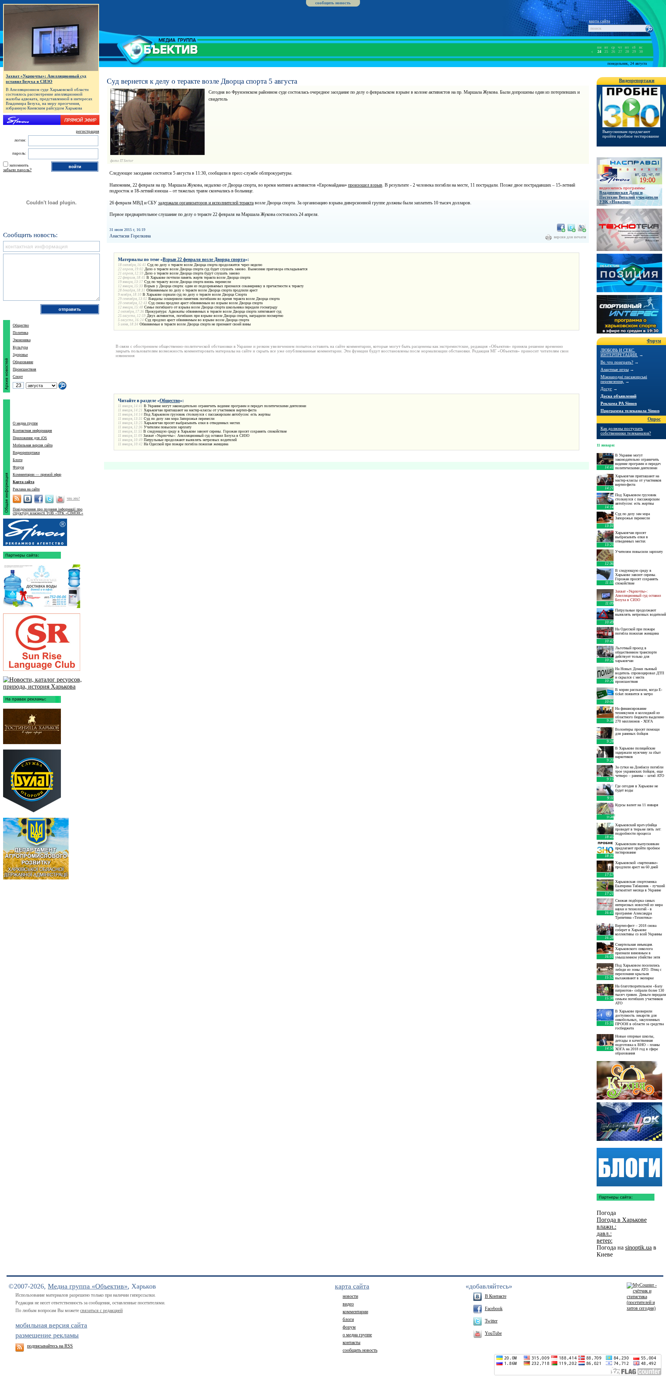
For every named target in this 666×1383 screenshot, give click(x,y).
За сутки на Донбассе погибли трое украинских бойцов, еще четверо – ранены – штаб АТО (639, 771)
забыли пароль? (17, 169)
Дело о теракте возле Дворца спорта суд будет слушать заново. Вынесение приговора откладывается (226, 269)
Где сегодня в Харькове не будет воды (636, 788)
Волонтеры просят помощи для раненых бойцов (637, 731)
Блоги (17, 460)
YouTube (493, 1333)
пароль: (19, 153)
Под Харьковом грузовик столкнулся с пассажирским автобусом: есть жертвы (207, 414)
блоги (348, 1319)
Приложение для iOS (30, 438)
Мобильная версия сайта (32, 445)
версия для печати (570, 237)
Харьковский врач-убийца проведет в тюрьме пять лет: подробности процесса (638, 829)
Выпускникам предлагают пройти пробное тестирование (630, 133)
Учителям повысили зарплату (168, 427)
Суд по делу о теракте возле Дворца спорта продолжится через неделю (204, 265)
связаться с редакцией (101, 1310)
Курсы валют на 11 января (636, 805)
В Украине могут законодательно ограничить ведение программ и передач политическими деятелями (225, 406)
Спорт (18, 376)
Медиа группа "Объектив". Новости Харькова (148, 48)
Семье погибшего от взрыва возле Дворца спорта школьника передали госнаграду (211, 307)
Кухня (629, 1080)
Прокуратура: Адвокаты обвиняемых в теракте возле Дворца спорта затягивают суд (213, 311)
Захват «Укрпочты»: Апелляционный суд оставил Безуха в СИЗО (196, 435)
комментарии (355, 1311)
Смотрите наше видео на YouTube (60, 499)
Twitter (491, 1321)
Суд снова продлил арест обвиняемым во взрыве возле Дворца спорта (205, 303)
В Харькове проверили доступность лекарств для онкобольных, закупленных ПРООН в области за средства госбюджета (639, 1019)
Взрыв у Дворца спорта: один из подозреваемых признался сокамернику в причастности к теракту (224, 286)
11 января (605, 445)
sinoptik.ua (638, 1247)
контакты (351, 1342)
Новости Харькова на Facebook (38, 499)
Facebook (494, 1308)
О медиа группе (25, 423)
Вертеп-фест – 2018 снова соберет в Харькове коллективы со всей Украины (638, 929)
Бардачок (629, 1121)
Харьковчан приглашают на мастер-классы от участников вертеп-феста (200, 410)
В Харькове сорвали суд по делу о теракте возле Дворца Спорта (195, 294)
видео (348, 1304)
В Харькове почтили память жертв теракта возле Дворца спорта (198, 277)
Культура (20, 347)
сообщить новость (333, 2)
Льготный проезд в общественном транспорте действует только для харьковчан (636, 654)
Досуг (606, 388)
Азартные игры (614, 369)
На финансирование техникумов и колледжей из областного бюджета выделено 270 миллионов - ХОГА (639, 714)
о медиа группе (357, 1335)
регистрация (87, 131)
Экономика (21, 340)
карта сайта (599, 21)
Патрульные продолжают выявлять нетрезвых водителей (190, 440)
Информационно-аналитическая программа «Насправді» (629, 170)
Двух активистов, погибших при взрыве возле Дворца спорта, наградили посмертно (215, 315)
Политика (20, 332)
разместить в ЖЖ (582, 228)
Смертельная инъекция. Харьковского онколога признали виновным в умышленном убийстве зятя (637, 950)
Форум (18, 467)
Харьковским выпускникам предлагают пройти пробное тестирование (637, 848)
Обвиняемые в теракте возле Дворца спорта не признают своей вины (195, 324)
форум (349, 1327)
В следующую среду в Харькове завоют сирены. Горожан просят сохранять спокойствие (215, 431)
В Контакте (495, 1296)
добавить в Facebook (561, 228)
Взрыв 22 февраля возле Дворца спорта (204, 259)
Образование (23, 362)
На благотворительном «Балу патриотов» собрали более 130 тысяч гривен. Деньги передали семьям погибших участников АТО (640, 994)
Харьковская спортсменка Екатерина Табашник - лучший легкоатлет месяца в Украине (640, 885)
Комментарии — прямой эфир (37, 474)
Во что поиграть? (616, 362)
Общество (170, 400)
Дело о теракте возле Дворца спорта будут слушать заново (192, 273)
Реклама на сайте (26, 489)
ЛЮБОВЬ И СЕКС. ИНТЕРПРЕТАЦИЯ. (619, 352)
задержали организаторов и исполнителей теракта (206, 203)
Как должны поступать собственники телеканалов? (625, 430)
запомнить (19, 165)
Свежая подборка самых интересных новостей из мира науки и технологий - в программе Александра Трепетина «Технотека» (639, 909)
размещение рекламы (47, 1335)
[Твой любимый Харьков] (51, 686)
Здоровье (20, 354)
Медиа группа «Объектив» (88, 1286)
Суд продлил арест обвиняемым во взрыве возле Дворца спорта (197, 320)
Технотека (629, 230)
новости (350, 1296)
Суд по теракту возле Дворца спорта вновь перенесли (187, 282)
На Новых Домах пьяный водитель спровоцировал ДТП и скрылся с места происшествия (639, 675)
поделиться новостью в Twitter (571, 228)
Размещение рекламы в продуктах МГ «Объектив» (35, 530)
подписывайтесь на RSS (50, 1346)
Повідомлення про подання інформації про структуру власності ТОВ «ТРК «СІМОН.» (48, 511)
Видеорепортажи (26, 452)
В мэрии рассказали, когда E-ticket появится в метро (638, 691)
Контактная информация (32, 430)
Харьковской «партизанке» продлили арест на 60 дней (636, 865)
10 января (605, 815)
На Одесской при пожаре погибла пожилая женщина (186, 444)
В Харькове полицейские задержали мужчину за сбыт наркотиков (638, 752)
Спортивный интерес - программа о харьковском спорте (629, 314)
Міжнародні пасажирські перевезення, (623, 379)
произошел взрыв (365, 185)
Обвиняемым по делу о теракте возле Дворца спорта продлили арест (201, 290)
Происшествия (24, 369)
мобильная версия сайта (51, 1325)
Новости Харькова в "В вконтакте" (28, 499)
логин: (20, 140)
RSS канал (17, 499)
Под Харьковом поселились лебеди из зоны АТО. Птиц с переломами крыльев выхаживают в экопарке (638, 971)
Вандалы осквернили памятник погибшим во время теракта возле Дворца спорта (213, 298)
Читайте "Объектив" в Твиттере (49, 499)
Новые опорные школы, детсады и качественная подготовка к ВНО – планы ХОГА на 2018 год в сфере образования (637, 1044)
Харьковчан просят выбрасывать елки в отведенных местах (192, 423)
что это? (73, 498)
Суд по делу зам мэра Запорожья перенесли (179, 418)
